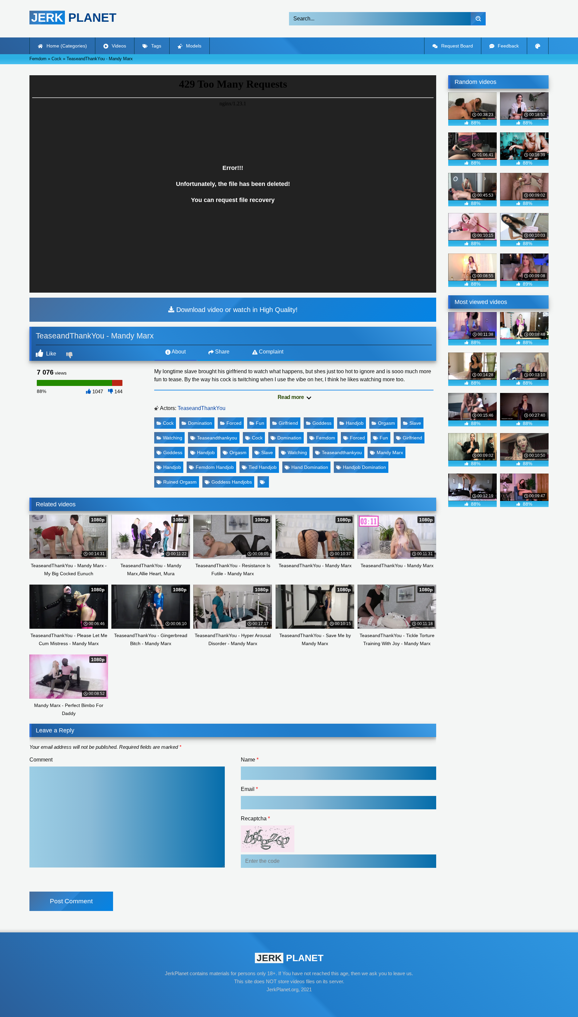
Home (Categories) (66, 45)
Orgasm (386, 423)
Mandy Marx (390, 452)
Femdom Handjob (215, 467)
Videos (118, 45)
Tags (155, 45)
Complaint (270, 351)
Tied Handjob (263, 467)
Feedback (507, 45)
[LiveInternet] (289, 1002)
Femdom (325, 437)
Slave (415, 423)
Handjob (355, 423)
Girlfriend (288, 423)
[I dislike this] (70, 356)
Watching (172, 437)
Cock (168, 423)
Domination (200, 423)
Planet (73, 17)
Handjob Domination (364, 467)
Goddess (321, 423)
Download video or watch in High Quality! (236, 309)
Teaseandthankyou (217, 437)
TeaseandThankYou (201, 408)
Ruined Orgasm (180, 482)
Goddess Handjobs (231, 482)
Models (193, 45)
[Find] (478, 18)
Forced (234, 423)
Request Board (456, 45)
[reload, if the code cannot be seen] (267, 850)
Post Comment (71, 901)
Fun (260, 423)
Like (50, 354)
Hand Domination (309, 467)
